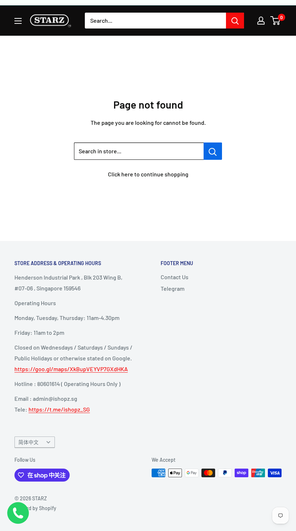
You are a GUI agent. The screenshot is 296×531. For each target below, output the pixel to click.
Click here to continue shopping (148, 174)
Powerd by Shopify (35, 508)
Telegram (172, 288)
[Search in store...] (213, 151)
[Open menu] (18, 21)
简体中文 (28, 442)
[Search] (235, 20)
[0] (275, 20)
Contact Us (174, 276)
